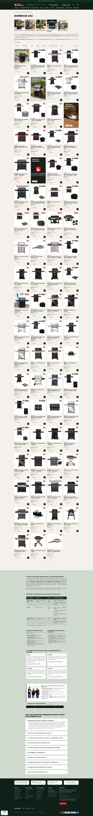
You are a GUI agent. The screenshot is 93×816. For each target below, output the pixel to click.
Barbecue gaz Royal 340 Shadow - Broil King (71, 337)
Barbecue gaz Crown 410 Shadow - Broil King (69, 444)
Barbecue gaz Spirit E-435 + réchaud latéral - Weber (20, 551)
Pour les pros (39, 797)
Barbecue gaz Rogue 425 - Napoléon (70, 311)
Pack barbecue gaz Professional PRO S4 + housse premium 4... (71, 93)
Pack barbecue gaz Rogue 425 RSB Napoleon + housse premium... (38, 337)
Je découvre (35, 98)
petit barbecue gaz (43, 35)
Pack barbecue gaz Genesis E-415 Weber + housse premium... (71, 202)
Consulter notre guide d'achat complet (36, 703)
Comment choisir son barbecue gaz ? (20, 37)
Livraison (27, 791)
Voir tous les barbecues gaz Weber (33, 663)
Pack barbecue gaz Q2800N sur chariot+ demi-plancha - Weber (38, 202)
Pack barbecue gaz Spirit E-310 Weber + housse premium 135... (71, 66)
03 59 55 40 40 (45, 698)
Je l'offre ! (35, 181)
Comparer (18, 71)
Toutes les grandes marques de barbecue (52, 34)
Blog (38, 799)
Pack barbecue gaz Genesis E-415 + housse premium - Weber (38, 229)
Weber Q (55, 600)
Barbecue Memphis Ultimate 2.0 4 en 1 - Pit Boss (54, 229)
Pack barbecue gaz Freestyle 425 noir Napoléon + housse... (70, 175)
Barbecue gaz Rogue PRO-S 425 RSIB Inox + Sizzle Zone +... (71, 417)
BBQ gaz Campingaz (49, 706)
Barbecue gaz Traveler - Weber (71, 470)
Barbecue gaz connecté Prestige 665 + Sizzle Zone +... (21, 337)
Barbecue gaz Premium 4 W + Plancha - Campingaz (54, 497)
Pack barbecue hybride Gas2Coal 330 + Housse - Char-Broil (54, 175)
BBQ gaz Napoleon (39, 706)
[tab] (46, 720)
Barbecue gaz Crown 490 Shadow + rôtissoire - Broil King (71, 497)
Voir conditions (69, 125)
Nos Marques (39, 795)
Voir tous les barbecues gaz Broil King (55, 676)
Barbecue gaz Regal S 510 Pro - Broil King (38, 390)
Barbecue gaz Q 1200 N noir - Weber (70, 363)
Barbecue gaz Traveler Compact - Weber (38, 551)
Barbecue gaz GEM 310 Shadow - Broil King (54, 524)
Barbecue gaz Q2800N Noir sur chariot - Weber (54, 120)
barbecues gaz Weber (71, 34)
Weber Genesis (57, 618)
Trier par (75, 45)
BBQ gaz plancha (59, 706)
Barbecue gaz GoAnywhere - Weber (37, 524)
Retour (27, 793)
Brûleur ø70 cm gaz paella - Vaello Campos (37, 257)
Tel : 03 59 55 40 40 (51, 794)
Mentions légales (32, 812)
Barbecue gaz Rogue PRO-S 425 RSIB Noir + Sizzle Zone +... (54, 311)
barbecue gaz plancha (57, 35)
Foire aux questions (29, 789)
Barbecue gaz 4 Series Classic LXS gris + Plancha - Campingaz (54, 257)
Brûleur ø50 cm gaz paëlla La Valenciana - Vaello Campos (54, 551)
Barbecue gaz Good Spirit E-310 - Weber (54, 66)
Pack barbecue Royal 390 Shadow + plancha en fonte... (70, 284)
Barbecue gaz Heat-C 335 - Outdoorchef (20, 66)
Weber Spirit (56, 607)
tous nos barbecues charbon (49, 728)
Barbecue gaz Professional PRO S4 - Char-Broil (21, 93)
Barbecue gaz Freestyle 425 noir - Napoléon (54, 444)
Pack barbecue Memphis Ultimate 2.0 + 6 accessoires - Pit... (70, 229)
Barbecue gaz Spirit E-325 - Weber (53, 363)
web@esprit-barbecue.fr (53, 697)
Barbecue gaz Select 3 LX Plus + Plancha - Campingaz (21, 202)
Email (60, 794)
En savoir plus (17, 42)
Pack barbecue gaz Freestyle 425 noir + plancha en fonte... (21, 417)
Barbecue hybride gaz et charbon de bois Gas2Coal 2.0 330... (70, 147)
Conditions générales (30, 795)
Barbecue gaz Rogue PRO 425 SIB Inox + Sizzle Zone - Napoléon (21, 363)
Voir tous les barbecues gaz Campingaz (34, 676)
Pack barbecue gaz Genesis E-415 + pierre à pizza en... (21, 229)
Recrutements (39, 793)
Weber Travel (61, 600)
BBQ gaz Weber (30, 706)
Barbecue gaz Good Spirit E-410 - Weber (38, 363)
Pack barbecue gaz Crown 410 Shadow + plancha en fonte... (54, 147)
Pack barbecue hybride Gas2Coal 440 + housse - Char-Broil (38, 147)
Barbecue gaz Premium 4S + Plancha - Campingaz (53, 471)
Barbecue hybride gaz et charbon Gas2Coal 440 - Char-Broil (21, 147)
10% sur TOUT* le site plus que (43, 1)
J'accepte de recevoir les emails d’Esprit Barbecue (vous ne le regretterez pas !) (68, 800)
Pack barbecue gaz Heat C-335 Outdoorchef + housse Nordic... (38, 66)
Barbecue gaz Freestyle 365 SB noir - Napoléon (21, 284)
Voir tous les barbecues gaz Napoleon (55, 661)
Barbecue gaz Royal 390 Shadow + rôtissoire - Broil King (54, 284)
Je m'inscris (63, 803)
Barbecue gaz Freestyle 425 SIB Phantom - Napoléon (38, 497)
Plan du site (26, 812)
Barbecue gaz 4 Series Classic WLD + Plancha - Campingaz (21, 524)
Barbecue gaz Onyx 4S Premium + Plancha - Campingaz (38, 471)
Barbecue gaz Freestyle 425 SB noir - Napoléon (38, 284)
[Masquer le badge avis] (7, 811)
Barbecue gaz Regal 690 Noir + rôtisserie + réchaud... (21, 497)
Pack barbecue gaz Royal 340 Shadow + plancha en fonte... (54, 93)
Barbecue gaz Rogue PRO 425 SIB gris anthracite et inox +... (54, 390)
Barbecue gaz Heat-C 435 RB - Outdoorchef (21, 311)
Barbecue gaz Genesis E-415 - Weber (54, 202)
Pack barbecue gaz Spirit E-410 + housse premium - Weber (21, 444)
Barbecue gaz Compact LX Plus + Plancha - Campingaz (38, 120)
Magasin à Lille (39, 791)
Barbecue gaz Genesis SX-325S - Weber (21, 257)
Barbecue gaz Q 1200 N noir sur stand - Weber (71, 524)
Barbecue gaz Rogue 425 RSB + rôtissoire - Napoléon (21, 471)
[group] (17, 46)
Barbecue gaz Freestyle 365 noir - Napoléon (38, 444)
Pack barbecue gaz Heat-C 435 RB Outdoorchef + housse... (38, 311)
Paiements (28, 797)
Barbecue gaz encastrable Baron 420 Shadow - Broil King (38, 417)
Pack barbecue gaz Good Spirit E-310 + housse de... (21, 120)
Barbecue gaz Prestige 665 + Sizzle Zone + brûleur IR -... (53, 337)
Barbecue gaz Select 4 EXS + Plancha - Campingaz (20, 175)
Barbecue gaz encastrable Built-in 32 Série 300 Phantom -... (54, 417)
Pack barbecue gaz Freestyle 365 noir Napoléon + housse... (70, 257)
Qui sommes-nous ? (40, 789)
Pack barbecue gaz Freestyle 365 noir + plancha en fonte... (70, 390)
